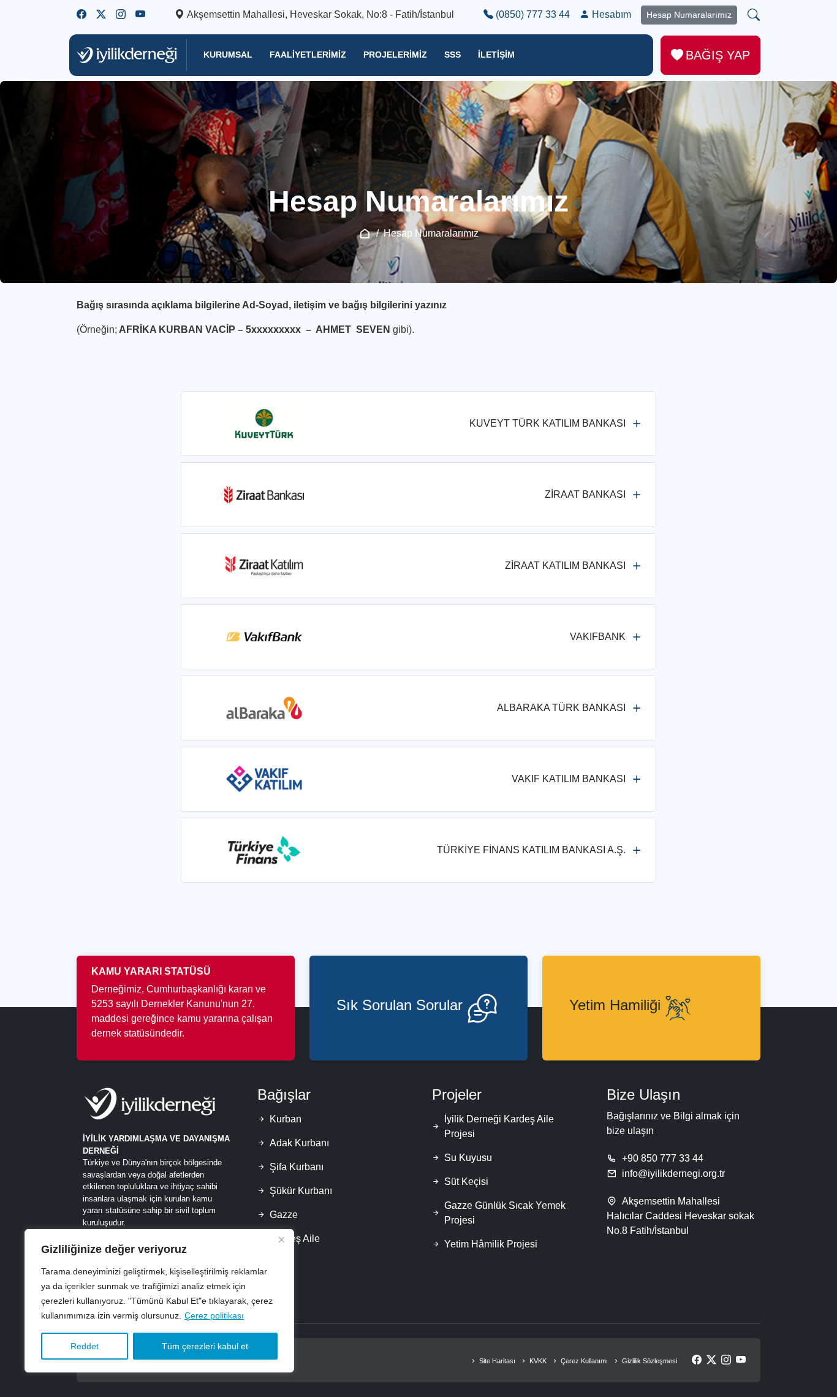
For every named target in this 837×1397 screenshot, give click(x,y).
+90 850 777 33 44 (662, 1158)
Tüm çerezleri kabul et (205, 1346)
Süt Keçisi (466, 1181)
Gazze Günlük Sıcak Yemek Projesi (505, 1212)
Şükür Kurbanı (301, 1191)
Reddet (84, 1346)
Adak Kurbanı (299, 1143)
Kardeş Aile (295, 1238)
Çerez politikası (214, 1315)
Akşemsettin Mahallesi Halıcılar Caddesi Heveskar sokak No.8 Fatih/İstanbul (680, 1216)
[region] (159, 1300)
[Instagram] (726, 1360)
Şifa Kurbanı (297, 1167)
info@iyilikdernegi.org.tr (673, 1173)
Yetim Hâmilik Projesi (490, 1244)
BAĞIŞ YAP (718, 55)
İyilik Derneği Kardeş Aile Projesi (499, 1126)
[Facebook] (697, 1360)
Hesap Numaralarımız (689, 15)
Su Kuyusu (468, 1157)
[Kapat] (281, 1239)
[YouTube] (741, 1360)
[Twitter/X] (711, 1360)
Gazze (284, 1214)
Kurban (285, 1119)
